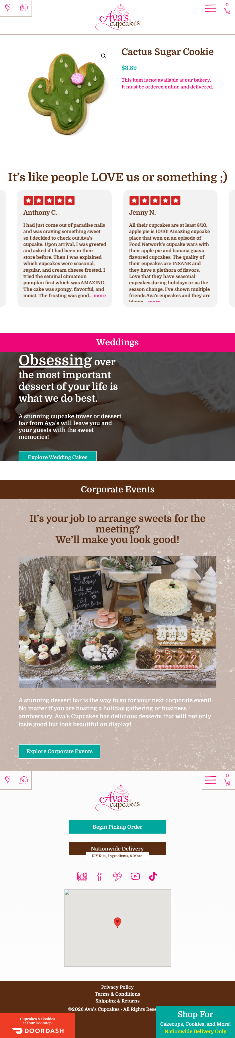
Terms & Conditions (117, 994)
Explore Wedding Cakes (57, 457)
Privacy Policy (117, 987)
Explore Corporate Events (59, 751)
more (99, 295)
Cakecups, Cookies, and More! (195, 1022)
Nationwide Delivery (117, 851)
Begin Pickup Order (117, 827)
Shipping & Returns (117, 1001)
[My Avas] (117, 16)
